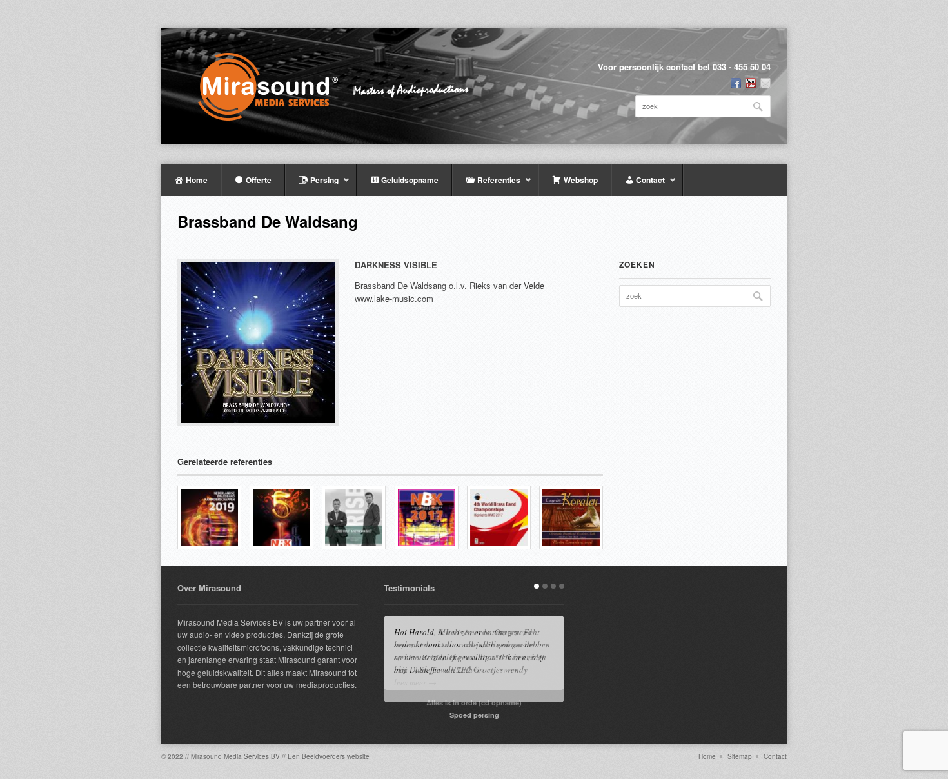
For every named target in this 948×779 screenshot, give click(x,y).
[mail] (765, 83)
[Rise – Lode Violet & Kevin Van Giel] (353, 517)
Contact (775, 756)
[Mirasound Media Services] (342, 86)
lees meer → (415, 682)
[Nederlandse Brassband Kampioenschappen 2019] (209, 517)
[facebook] (736, 83)
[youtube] (751, 83)
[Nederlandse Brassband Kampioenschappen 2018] (281, 517)
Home (707, 756)
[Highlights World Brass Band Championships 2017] (499, 517)
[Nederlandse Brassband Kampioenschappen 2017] (426, 517)
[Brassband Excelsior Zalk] (571, 517)
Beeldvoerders (323, 756)
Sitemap (739, 756)
